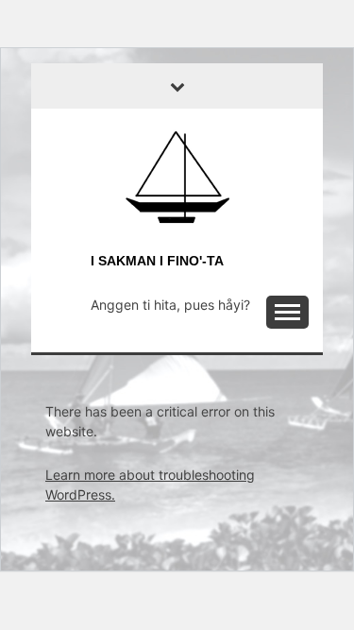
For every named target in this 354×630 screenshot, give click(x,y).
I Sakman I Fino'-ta (157, 260)
